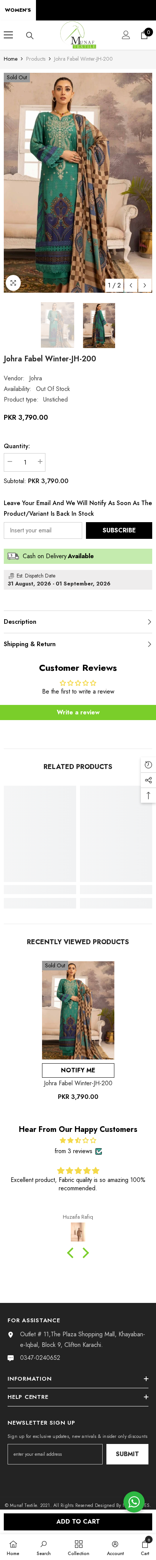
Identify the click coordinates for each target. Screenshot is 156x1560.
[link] (40, 889)
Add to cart (78, 1521)
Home (10, 59)
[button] (130, 285)
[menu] (8, 34)
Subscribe (119, 530)
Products (35, 59)
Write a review (78, 712)
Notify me (78, 1070)
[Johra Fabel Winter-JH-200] (78, 1010)
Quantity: (17, 446)
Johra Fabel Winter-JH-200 (78, 1083)
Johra (35, 378)
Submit (127, 1454)
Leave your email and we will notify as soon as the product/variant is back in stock (78, 508)
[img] (78, 1140)
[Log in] (126, 35)
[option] (78, 183)
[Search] (29, 35)
